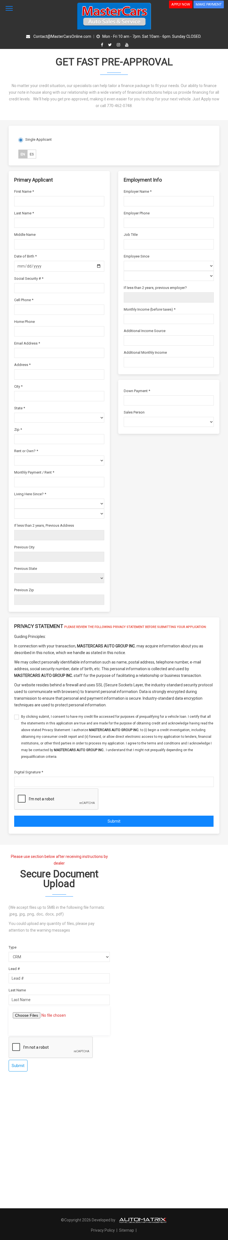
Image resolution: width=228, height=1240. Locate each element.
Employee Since (136, 256)
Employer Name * (138, 191)
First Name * (24, 191)
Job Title (131, 234)
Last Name (17, 990)
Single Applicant (38, 139)
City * (18, 386)
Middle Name (25, 234)
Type (12, 947)
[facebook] (103, 45)
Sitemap (126, 1230)
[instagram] (119, 45)
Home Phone (24, 322)
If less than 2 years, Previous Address (44, 525)
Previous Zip (24, 590)
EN (23, 154)
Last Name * (24, 213)
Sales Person (134, 412)
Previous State (25, 568)
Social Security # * (28, 278)
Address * (22, 365)
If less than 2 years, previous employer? (155, 288)
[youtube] (126, 45)
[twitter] (110, 45)
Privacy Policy (103, 1230)
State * (19, 408)
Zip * (18, 429)
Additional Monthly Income (145, 352)
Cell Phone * (23, 300)
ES (32, 154)
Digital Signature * (28, 772)
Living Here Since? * (30, 494)
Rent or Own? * (26, 451)
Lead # (14, 969)
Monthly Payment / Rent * (34, 472)
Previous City (24, 547)
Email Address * (27, 343)
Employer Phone (137, 213)
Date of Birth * (25, 256)
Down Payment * (137, 391)
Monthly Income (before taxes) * (149, 309)
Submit (114, 821)
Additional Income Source (144, 331)
